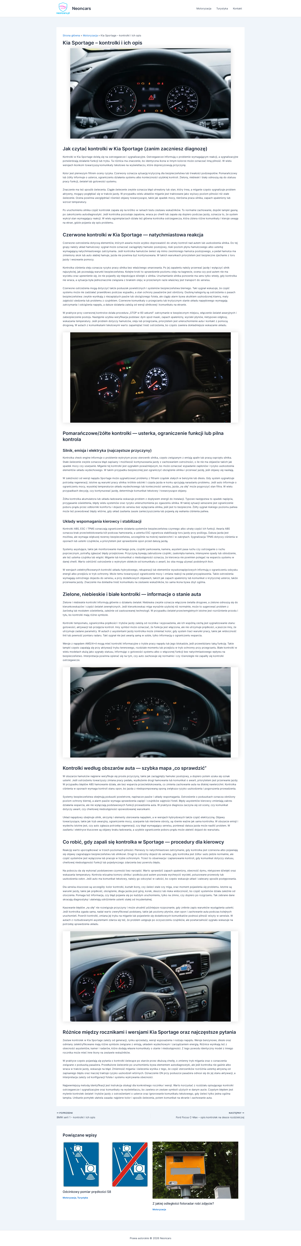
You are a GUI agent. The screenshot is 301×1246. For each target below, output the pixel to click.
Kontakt (237, 8)
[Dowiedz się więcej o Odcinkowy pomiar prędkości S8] (106, 1164)
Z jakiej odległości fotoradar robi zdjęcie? (183, 1203)
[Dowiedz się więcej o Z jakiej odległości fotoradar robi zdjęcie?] (195, 1169)
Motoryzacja (203, 8)
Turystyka (222, 8)
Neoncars (81, 8)
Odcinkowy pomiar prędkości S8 (87, 1192)
